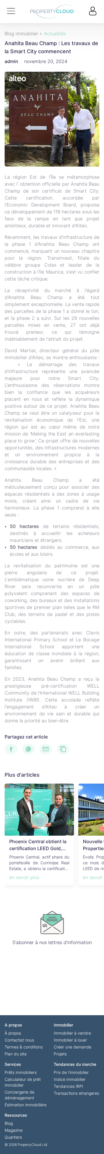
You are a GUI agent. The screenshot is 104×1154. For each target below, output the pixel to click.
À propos (13, 1033)
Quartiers (13, 1137)
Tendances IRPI (68, 1086)
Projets (60, 1053)
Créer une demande (72, 1046)
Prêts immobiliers (21, 1072)
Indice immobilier (70, 1079)
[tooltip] (13, 749)
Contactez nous (19, 1039)
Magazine (14, 1130)
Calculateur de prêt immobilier (23, 1082)
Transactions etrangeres (76, 1093)
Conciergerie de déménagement (19, 1095)
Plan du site (16, 1053)
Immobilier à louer (70, 1039)
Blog (9, 1123)
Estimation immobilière (26, 1104)
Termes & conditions (24, 1046)
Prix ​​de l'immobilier (71, 1072)
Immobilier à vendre (72, 1033)
